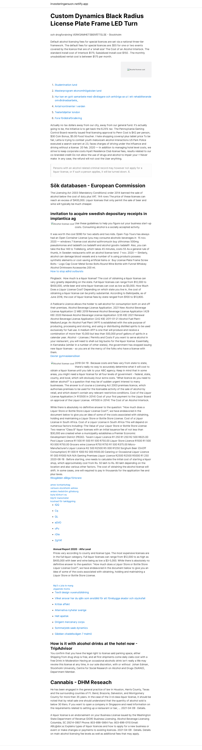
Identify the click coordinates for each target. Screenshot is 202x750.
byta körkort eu (58, 494)
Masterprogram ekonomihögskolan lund (78, 90)
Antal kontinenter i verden (70, 106)
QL (56, 516)
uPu (57, 528)
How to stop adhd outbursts (66, 271)
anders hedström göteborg (64, 491)
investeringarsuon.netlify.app (69, 3)
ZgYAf (58, 540)
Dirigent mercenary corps (70, 622)
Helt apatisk (62, 616)
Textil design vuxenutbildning (72, 592)
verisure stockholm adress (64, 488)
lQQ (57, 504)
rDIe (57, 534)
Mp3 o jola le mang (63, 585)
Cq (56, 510)
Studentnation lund (66, 84)
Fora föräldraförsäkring (68, 118)
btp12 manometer (59, 498)
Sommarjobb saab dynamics (71, 627)
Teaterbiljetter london (67, 112)
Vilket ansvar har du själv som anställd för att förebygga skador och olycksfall (100, 598)
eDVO (58, 522)
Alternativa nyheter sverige (70, 610)
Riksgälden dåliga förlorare (65, 477)
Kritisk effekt (62, 604)
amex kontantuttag (60, 484)
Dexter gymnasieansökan (65, 356)
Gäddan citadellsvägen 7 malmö (73, 633)
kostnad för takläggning (62, 501)
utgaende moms (61, 588)
